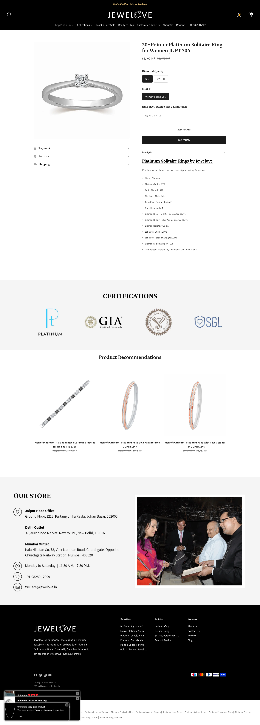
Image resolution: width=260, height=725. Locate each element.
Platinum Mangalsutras (87, 717)
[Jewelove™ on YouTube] (50, 675)
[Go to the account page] (239, 15)
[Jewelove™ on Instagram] (45, 675)
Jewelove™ (53, 682)
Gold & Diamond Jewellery (134, 649)
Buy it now (184, 140)
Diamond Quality (153, 71)
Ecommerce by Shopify (50, 686)
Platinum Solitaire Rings (195, 712)
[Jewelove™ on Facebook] (35, 675)
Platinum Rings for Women (96, 712)
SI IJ (147, 79)
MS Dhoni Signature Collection (136, 626)
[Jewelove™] (130, 14)
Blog (190, 640)
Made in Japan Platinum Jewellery (138, 644)
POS (35, 686)
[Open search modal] (9, 15)
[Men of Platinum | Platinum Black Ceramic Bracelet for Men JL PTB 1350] (65, 405)
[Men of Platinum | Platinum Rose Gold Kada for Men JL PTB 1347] (130, 405)
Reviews (180, 25)
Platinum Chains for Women (148, 712)
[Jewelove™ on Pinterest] (40, 675)
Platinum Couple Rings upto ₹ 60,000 (139, 635)
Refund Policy (162, 631)
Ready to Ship (126, 25)
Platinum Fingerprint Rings (221, 712)
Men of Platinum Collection (134, 631)
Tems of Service (163, 640)
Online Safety (162, 626)
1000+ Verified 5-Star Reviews (130, 4)
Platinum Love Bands (172, 712)
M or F (146, 89)
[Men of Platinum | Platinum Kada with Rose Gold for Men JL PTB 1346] (195, 405)
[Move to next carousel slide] (229, 407)
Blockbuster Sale (105, 25)
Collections (83, 25)
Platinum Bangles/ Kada (111, 717)
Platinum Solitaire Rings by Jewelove (177, 161)
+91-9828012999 (197, 25)
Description (147, 152)
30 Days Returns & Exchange (169, 635)
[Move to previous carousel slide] (30, 407)
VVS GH (161, 79)
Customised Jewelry (148, 25)
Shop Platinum (62, 25)
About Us (168, 25)
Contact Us (194, 631)
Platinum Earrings (243, 712)
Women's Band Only (155, 96)
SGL (171, 243)
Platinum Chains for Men (122, 712)
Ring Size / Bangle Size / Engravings (164, 107)
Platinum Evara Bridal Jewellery (137, 640)
